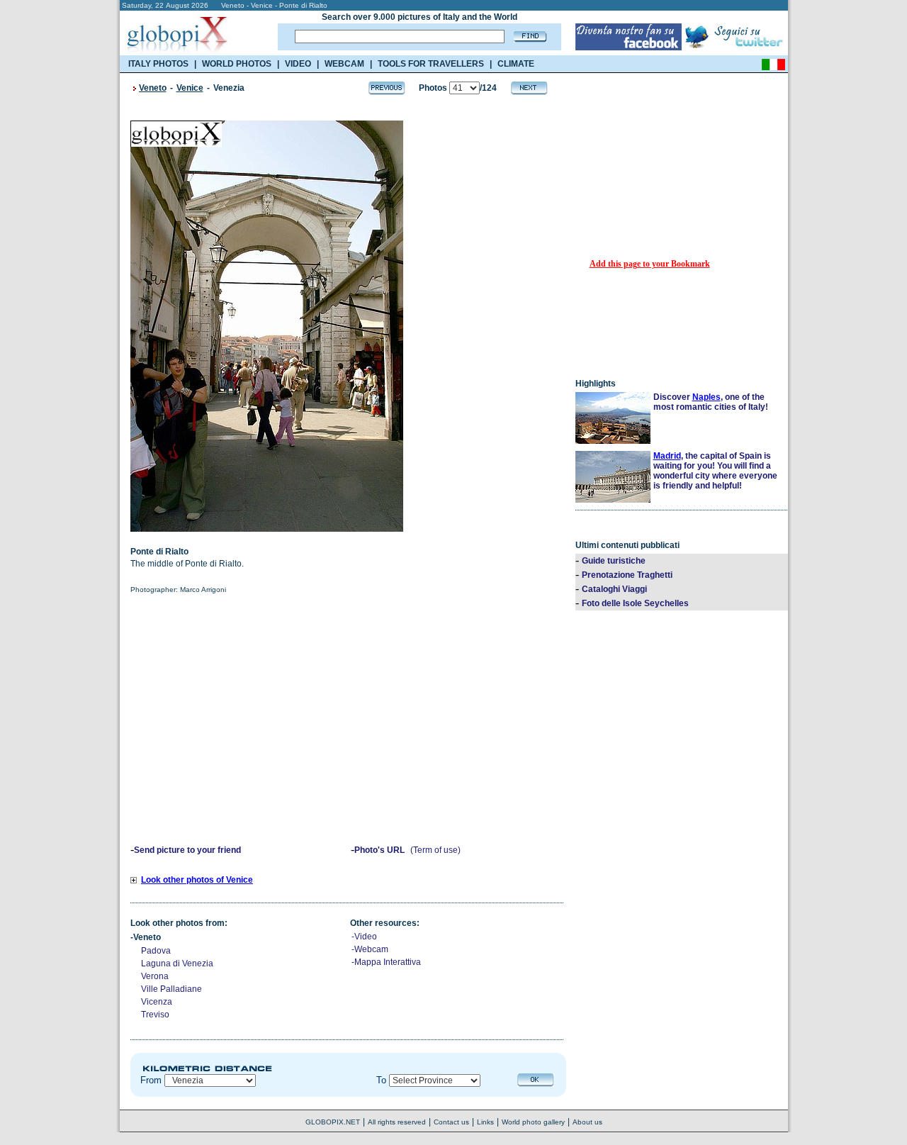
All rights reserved (397, 1122)
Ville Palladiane (171, 989)
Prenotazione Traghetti (627, 575)
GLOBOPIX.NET (332, 1122)
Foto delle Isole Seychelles (635, 603)
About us (587, 1122)
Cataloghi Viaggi (614, 589)
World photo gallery (533, 1122)
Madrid (667, 456)
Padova (156, 951)
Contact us (451, 1122)
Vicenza (156, 1002)
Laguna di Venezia (177, 963)
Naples (706, 397)
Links (485, 1122)
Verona (155, 976)
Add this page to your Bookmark (650, 264)
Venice (189, 88)
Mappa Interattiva (387, 962)
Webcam (371, 949)
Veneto (153, 88)
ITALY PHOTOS (158, 64)
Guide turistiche (614, 561)
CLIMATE (515, 64)
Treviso (155, 1015)
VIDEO (298, 64)
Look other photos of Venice (197, 880)
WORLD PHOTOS (236, 64)
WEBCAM (344, 64)
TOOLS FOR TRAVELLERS (431, 64)
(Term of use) (435, 850)
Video (365, 937)
